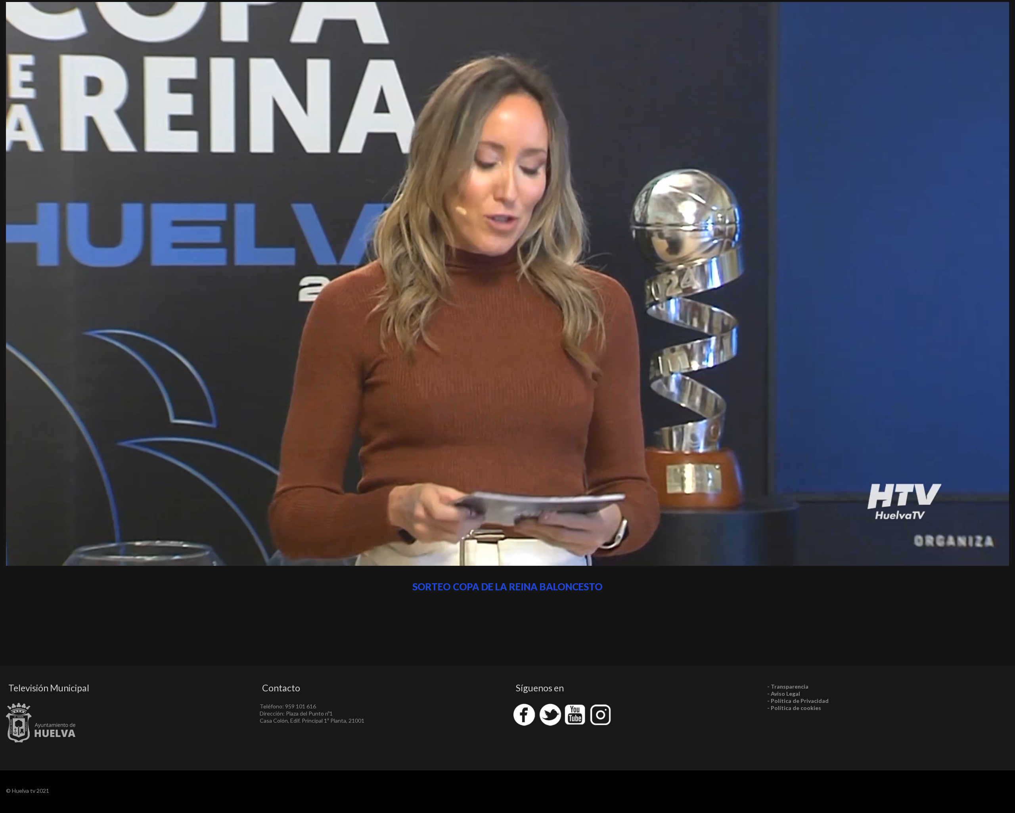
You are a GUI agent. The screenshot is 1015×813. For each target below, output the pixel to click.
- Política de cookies (794, 707)
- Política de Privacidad (798, 700)
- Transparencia (787, 686)
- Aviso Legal (783, 693)
